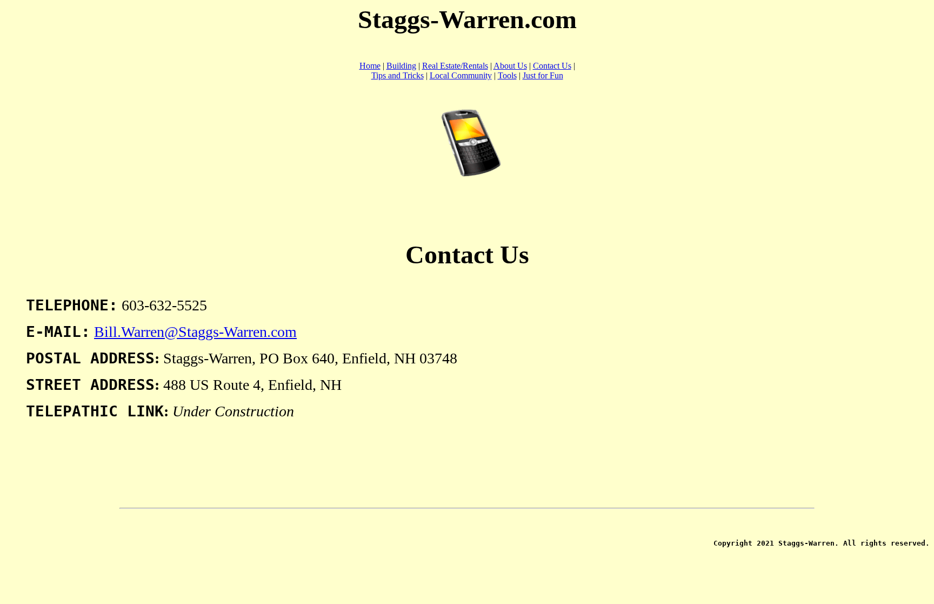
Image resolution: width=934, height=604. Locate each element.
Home (370, 65)
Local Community (461, 75)
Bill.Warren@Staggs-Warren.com (195, 331)
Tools (507, 75)
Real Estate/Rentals (455, 65)
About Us (510, 65)
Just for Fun (543, 75)
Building (401, 65)
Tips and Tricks (397, 75)
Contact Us (552, 65)
